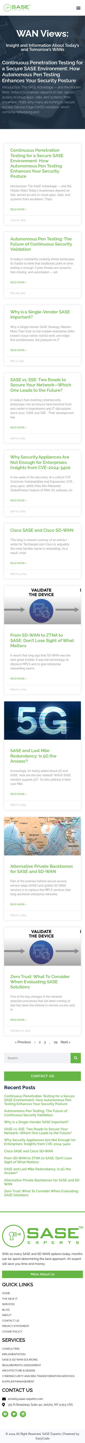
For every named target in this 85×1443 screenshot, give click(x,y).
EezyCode (43, 1438)
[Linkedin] (23, 1414)
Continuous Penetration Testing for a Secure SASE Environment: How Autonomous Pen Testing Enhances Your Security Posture (42, 71)
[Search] (76, 1058)
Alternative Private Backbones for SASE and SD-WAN (41, 869)
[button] (78, 8)
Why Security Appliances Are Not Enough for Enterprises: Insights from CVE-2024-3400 (40, 462)
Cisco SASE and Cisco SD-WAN (41, 530)
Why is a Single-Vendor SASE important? (36, 1122)
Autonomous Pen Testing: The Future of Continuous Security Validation (41, 244)
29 (55, 1042)
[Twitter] (14, 1414)
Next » (65, 1042)
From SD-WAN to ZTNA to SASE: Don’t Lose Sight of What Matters (42, 640)
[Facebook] (5, 1414)
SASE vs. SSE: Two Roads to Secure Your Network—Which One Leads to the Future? (40, 385)
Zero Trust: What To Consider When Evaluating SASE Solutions (40, 981)
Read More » (18, 209)
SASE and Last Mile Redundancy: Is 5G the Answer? (33, 755)
